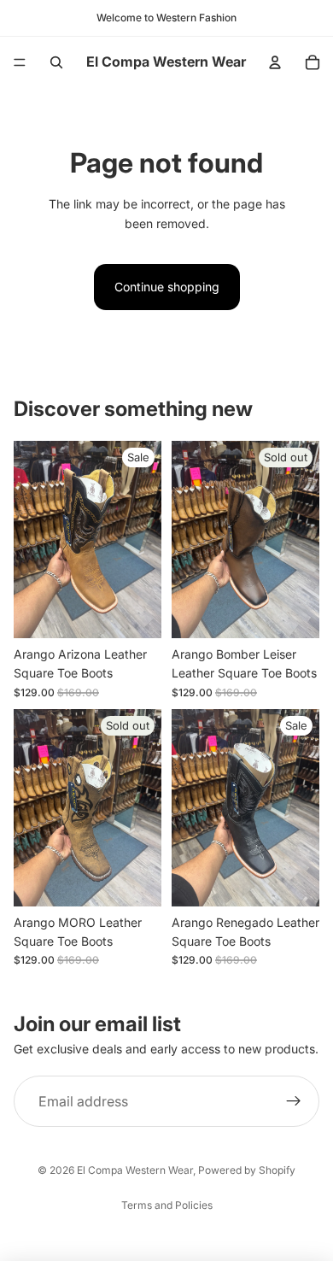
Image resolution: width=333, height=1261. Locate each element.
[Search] (56, 62)
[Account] (275, 62)
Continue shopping (166, 286)
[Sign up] (294, 1101)
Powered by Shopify (246, 1170)
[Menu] (19, 62)
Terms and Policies (167, 1205)
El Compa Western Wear (135, 1170)
